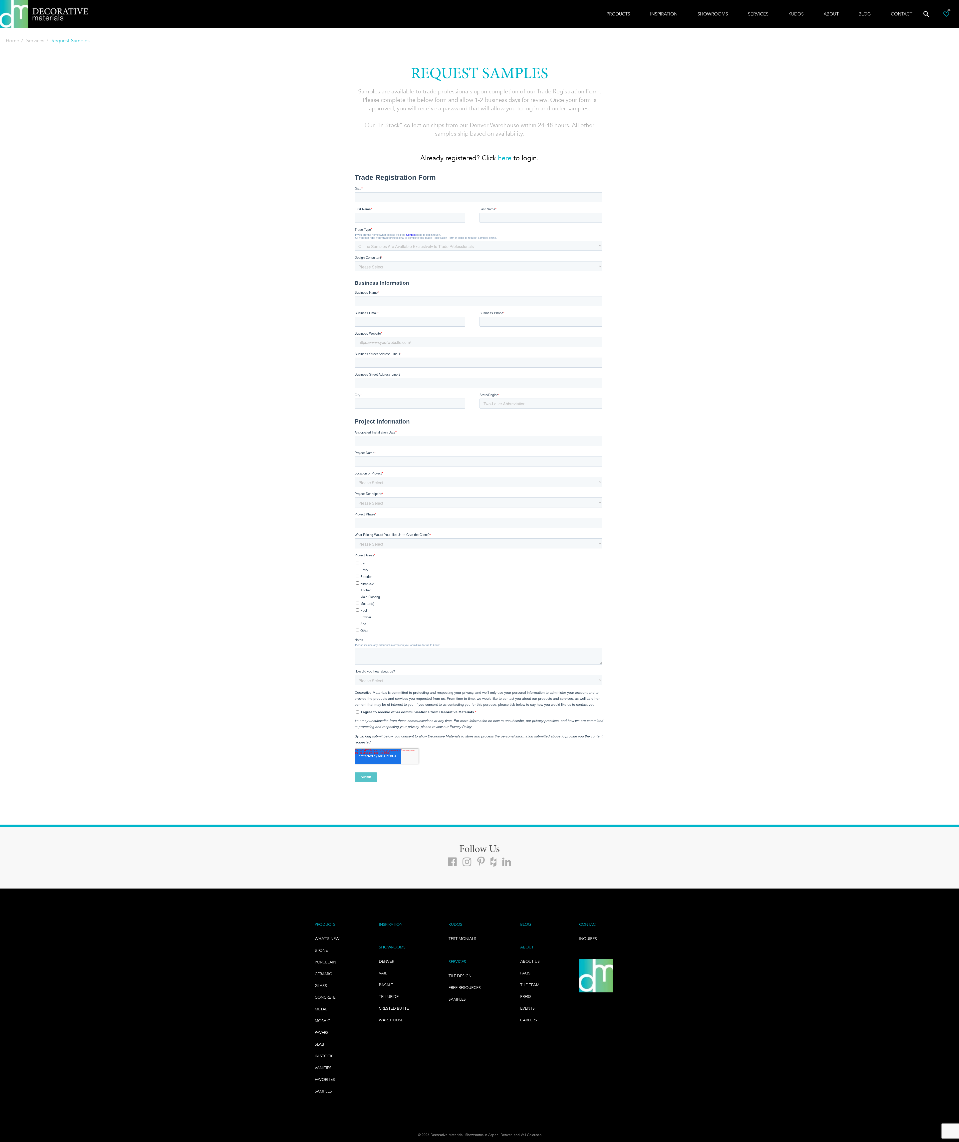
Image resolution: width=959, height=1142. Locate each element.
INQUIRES (588, 938)
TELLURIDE (389, 996)
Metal (321, 1009)
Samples (323, 1091)
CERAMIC (323, 973)
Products (618, 14)
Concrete (325, 997)
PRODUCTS (325, 924)
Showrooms (713, 14)
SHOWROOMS (392, 947)
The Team (529, 984)
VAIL (383, 973)
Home (12, 40)
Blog (865, 14)
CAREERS (528, 1020)
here (504, 158)
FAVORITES (325, 1079)
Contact (901, 14)
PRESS (525, 996)
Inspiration (664, 14)
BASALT (386, 984)
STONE (321, 950)
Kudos (796, 14)
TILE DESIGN (460, 975)
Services (35, 40)
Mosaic (322, 1020)
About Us (530, 961)
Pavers (321, 1032)
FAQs (525, 973)
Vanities (323, 1067)
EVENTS (527, 1008)
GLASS (321, 985)
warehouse (391, 1020)
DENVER (386, 961)
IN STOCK (324, 1056)
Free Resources (465, 987)
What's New (327, 938)
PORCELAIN (325, 962)
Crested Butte (394, 1008)
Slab (319, 1044)
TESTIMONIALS (462, 938)
